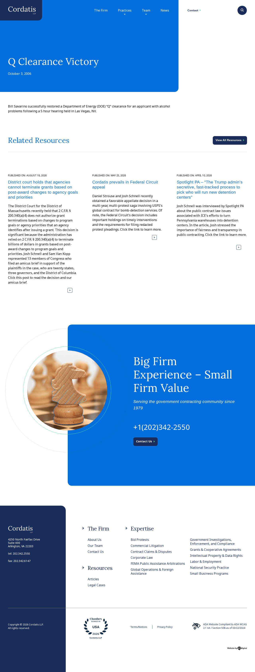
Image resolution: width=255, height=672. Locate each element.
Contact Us (96, 551)
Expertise (142, 528)
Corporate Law (142, 557)
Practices (124, 10)
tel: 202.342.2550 (19, 553)
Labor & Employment (205, 561)
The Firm (101, 10)
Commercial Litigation (147, 545)
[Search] (242, 10)
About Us (94, 539)
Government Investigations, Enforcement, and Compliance (212, 541)
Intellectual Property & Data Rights (216, 555)
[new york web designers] (237, 650)
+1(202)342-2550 (161, 427)
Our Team (95, 545)
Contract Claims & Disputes (151, 551)
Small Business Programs (209, 573)
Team (146, 10)
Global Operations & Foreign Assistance (152, 571)
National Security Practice (209, 567)
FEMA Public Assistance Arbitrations (158, 563)
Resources (100, 568)
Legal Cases (96, 585)
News (165, 10)
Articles (93, 579)
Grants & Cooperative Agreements (215, 549)
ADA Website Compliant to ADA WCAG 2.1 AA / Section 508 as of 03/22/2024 (225, 626)
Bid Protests (140, 539)
